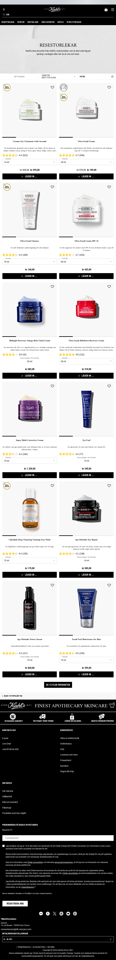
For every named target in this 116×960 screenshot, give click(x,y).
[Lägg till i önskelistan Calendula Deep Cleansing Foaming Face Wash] (52, 485)
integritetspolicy (27, 887)
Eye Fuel (86, 440)
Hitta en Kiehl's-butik (69, 738)
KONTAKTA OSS (9, 730)
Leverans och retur (69, 754)
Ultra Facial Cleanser (29, 241)
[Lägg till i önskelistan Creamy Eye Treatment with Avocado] (52, 87)
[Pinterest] (75, 913)
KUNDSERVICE (66, 730)
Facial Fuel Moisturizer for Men (86, 639)
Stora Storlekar (74, 22)
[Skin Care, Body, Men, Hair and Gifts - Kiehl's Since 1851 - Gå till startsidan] (54, 9)
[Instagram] (61, 913)
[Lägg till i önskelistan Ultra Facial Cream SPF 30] (109, 187)
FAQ (62, 749)
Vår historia (7, 791)
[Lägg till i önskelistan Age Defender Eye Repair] (109, 485)
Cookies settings (9, 947)
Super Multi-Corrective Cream (29, 440)
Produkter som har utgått (14, 813)
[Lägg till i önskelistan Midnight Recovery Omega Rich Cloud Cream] (52, 286)
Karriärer (64, 766)
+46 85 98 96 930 (10, 749)
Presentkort (65, 760)
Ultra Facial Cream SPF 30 (86, 241)
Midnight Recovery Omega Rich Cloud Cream (29, 340)
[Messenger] (41, 913)
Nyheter (20, 22)
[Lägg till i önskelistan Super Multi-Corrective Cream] (52, 386)
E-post (5, 738)
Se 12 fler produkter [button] (58, 684)
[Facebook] (47, 913)
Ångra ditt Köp (67, 771)
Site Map (51, 947)
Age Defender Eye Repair (86, 539)
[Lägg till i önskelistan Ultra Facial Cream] (109, 87)
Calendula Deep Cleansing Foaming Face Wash (29, 539)
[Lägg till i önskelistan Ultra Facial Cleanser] (52, 187)
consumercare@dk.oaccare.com (16, 929)
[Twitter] (54, 913)
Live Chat (6, 743)
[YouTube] (68, 913)
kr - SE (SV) (8, 939)
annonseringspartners (64, 862)
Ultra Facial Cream (86, 141)
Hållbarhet (7, 796)
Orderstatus (66, 743)
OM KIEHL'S (7, 783)
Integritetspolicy (24, 947)
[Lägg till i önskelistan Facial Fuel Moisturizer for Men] (109, 585)
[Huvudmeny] (112, 9)
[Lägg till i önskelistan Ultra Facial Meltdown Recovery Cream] (109, 286)
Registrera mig (15, 903)
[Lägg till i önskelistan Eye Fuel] (109, 386)
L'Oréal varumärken (35, 862)
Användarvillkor (39, 947)
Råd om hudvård (10, 802)
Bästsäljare (32, 22)
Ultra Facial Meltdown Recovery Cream (86, 340)
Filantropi (6, 807)
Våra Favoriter (48, 22)
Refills (61, 22)
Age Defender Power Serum (29, 639)
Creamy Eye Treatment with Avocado (29, 141)
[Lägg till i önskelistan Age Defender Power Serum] (52, 585)
